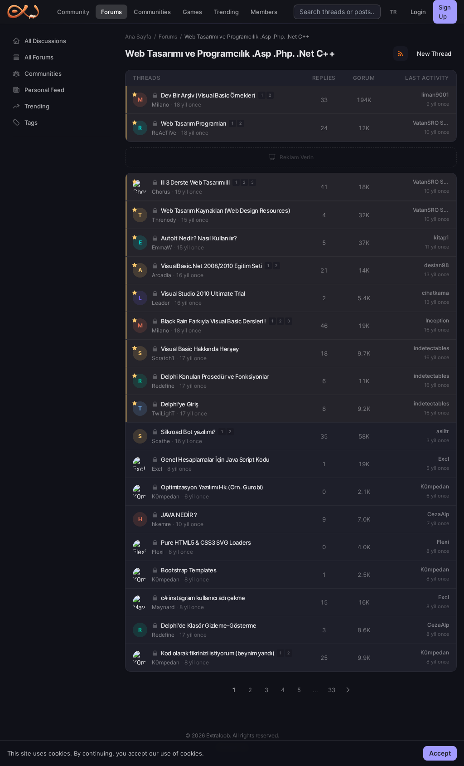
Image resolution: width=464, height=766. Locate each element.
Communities (152, 11)
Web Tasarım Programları (193, 123)
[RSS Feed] (400, 53)
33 (331, 689)
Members (264, 11)
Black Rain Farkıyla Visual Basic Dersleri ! (213, 321)
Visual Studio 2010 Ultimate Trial (203, 293)
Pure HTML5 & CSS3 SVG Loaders (206, 542)
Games (192, 11)
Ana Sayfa (138, 36)
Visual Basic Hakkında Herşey (200, 348)
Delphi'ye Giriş (179, 404)
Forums (111, 11)
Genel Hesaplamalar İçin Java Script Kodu (215, 459)
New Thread (434, 53)
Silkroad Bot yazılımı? (188, 431)
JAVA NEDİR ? (179, 514)
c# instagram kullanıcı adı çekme (203, 597)
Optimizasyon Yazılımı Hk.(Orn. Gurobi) (212, 487)
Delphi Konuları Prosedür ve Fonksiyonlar (215, 376)
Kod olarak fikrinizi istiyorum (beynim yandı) (217, 653)
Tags (31, 122)
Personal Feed (44, 89)
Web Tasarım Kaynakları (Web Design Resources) (225, 210)
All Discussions (45, 40)
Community (73, 11)
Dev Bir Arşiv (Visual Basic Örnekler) (208, 95)
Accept (440, 753)
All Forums (38, 57)
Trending (226, 11)
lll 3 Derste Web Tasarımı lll (195, 182)
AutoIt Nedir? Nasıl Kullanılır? (199, 238)
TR (393, 12)
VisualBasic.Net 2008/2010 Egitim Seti (211, 265)
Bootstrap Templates (189, 570)
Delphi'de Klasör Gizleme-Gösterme (208, 625)
